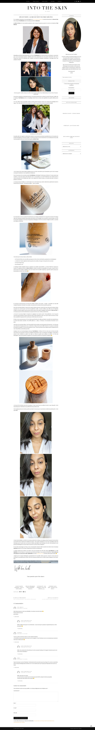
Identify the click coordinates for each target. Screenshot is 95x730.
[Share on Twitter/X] (22, 591)
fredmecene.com (40, 553)
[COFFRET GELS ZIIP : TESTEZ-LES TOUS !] (52, 581)
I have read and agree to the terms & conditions (72, 84)
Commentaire (17, 690)
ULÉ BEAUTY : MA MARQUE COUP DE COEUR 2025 (41, 587)
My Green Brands (45, 562)
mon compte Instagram (37, 19)
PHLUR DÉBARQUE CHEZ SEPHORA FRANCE (30, 587)
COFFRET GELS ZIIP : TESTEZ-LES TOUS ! (52, 587)
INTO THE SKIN (47, 8)
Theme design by (75, 728)
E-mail (15, 707)
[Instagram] (75, 1)
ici (32, 183)
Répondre (17, 616)
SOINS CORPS (45, 1)
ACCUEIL (28, 1)
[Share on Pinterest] (23, 591)
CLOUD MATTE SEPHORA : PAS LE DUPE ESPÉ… (19, 587)
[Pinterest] (76, 1)
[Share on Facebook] (20, 591)
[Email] (78, 1)
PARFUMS (53, 1)
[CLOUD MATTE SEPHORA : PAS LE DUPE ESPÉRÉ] (19, 581)
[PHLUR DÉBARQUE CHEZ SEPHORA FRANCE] (30, 581)
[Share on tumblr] (25, 591)
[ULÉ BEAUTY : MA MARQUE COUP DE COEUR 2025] (41, 581)
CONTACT (60, 1)
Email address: (71, 87)
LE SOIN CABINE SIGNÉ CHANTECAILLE (50, 598)
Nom (15, 703)
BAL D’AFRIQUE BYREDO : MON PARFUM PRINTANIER (25, 598)
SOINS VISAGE (36, 1)
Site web (15, 712)
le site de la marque (45, 561)
